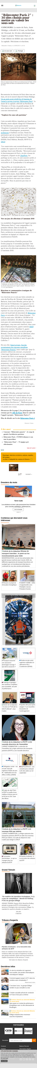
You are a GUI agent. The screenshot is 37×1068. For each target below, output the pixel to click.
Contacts (3, 1047)
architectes (5, 133)
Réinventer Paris (26, 101)
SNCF (3, 142)
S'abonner (18, 915)
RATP (31, 327)
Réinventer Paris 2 (27, 418)
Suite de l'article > (31, 448)
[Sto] (18, 1032)
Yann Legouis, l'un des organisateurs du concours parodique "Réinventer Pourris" (14, 347)
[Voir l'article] (33, 597)
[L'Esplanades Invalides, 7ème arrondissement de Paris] (35, 76)
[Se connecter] (34, 5)
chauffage (23, 155)
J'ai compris (4, 1061)
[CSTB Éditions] (9, 1032)
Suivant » (29, 474)
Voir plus (18, 913)
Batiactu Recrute (24, 1047)
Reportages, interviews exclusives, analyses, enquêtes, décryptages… (18, 457)
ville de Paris (17, 413)
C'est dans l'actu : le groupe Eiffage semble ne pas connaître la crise (15, 596)
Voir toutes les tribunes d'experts (18, 961)
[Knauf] (28, 1032)
